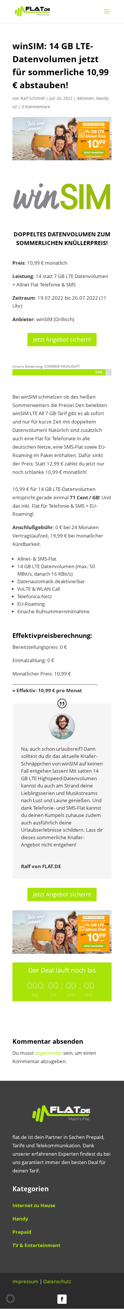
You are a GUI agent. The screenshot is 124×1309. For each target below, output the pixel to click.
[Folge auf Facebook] (62, 1299)
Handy (102, 98)
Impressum (25, 1281)
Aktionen (85, 98)
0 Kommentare (36, 106)
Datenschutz (57, 1281)
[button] (10, 1298)
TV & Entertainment (36, 1245)
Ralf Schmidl (32, 98)
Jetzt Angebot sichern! (62, 339)
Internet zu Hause (33, 1205)
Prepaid (21, 1232)
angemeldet (48, 1053)
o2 (14, 106)
